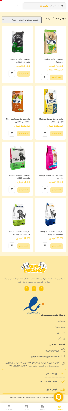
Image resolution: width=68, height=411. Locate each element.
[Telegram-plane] (27, 288)
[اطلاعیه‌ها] (16, 6)
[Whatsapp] (41, 288)
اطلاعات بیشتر (23, 74)
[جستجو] (62, 5)
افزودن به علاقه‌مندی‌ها (44, 77)
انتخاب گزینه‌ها (56, 77)
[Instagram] (34, 288)
